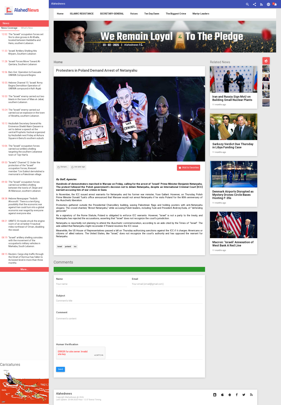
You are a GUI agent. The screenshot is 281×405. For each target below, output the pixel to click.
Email (135, 278)
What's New (27, 28)
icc (75, 247)
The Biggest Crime (176, 13)
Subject (60, 295)
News (6, 23)
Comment (61, 312)
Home (58, 62)
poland (68, 247)
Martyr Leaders (201, 13)
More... (24, 269)
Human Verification (67, 344)
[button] (254, 4)
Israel (59, 247)
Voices (134, 13)
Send (60, 369)
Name (59, 278)
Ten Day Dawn (151, 13)
